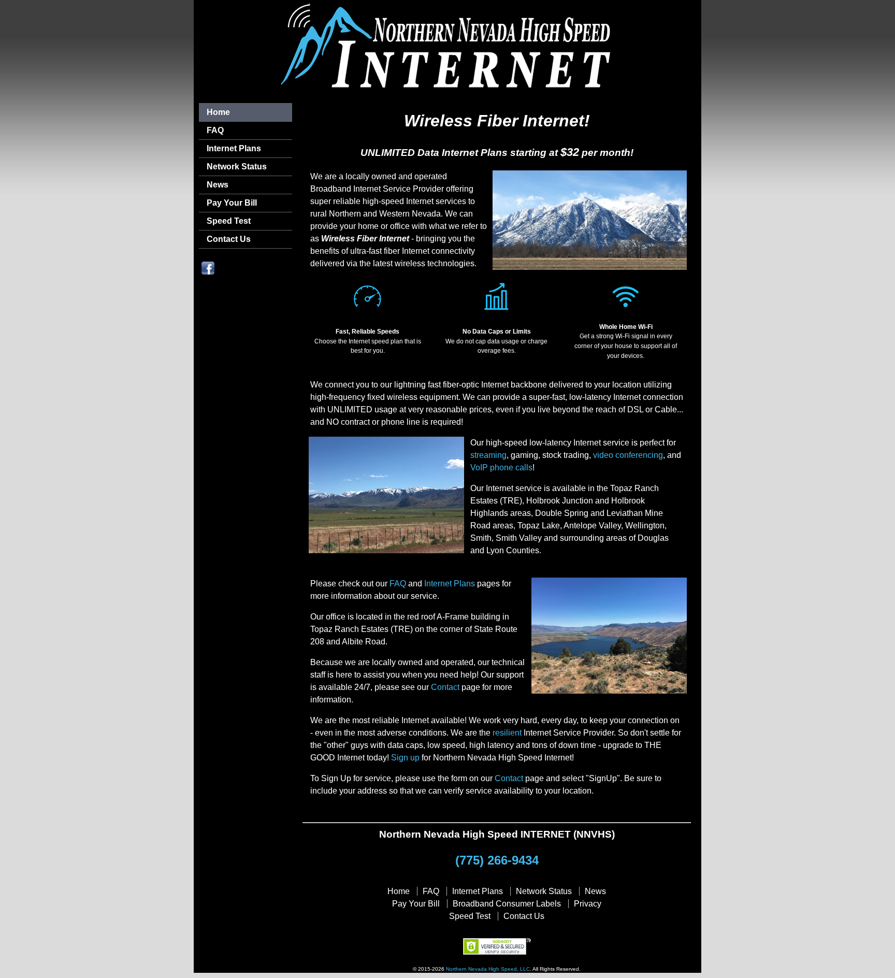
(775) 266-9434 (497, 860)
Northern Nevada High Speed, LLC (488, 969)
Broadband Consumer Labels (507, 903)
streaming (488, 455)
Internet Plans (234, 148)
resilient (507, 732)
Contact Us (229, 239)
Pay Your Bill (232, 202)
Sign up (405, 757)
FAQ (215, 130)
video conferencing (628, 455)
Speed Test (229, 221)
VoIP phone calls (501, 467)
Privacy (587, 903)
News (217, 184)
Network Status (237, 166)
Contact (445, 687)
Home (218, 112)
